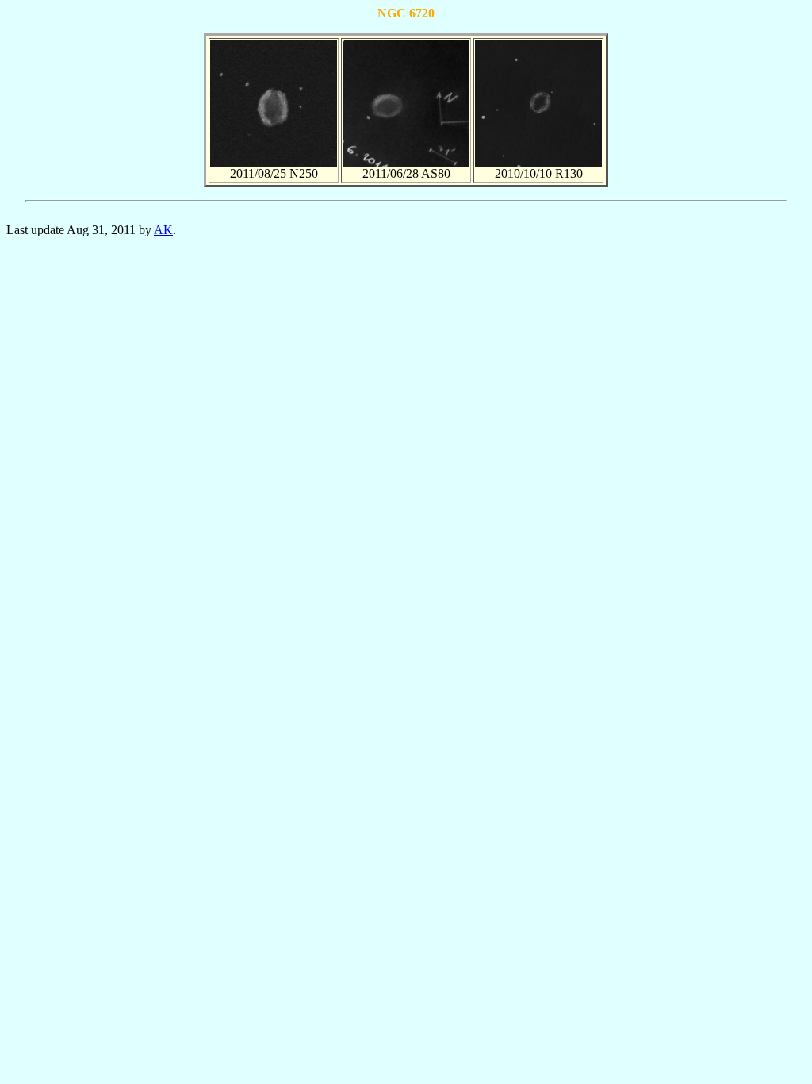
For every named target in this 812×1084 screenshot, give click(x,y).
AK (163, 229)
